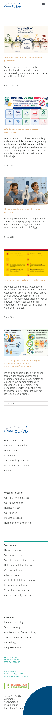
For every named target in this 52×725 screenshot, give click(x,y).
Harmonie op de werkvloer (18, 522)
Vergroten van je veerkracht (18, 590)
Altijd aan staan (12, 575)
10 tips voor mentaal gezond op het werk (24, 280)
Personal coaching (13, 622)
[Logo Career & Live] (12, 3)
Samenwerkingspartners (16, 460)
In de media (10, 455)
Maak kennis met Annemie (17, 465)
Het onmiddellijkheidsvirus (18, 565)
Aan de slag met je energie (18, 595)
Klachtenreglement (14, 708)
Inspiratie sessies (13, 518)
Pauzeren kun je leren (15, 585)
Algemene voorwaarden (11, 700)
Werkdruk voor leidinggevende (20, 560)
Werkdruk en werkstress (16, 497)
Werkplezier (10, 513)
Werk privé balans (13, 503)
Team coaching (12, 627)
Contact (8, 470)
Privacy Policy (11, 705)
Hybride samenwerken (15, 550)
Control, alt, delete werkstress (19, 580)
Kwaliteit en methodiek (16, 445)
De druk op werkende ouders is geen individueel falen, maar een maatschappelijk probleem (22, 363)
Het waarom (10, 450)
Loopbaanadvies (12, 647)
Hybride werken (12, 507)
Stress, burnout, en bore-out (18, 637)
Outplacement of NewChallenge (20, 632)
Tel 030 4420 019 (12, 696)
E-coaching (10, 642)
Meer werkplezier (13, 570)
